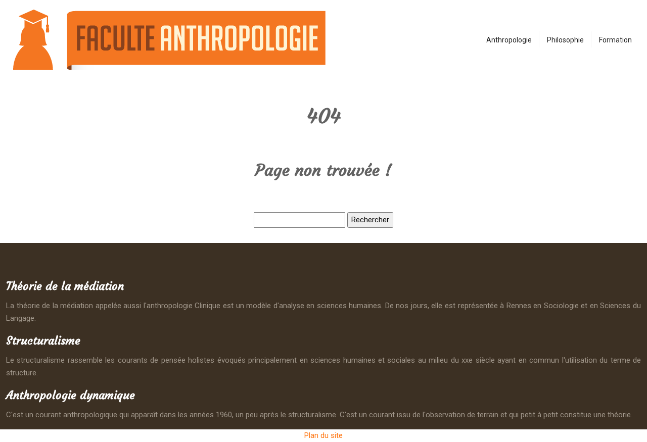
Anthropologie (509, 40)
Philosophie (565, 40)
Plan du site (323, 435)
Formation (615, 40)
